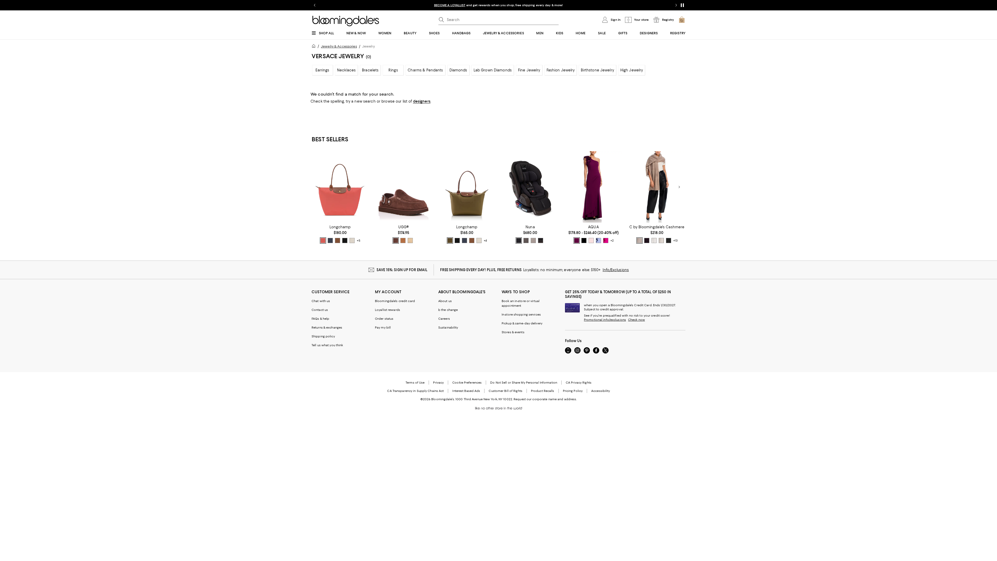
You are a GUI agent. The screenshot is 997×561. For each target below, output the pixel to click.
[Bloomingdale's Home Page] (346, 21)
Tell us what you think (327, 345)
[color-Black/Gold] (344, 240)
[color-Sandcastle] (410, 240)
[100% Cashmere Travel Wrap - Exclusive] (656, 187)
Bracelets (370, 70)
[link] (340, 234)
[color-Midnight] (540, 240)
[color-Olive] (450, 240)
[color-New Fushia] (605, 240)
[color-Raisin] (576, 240)
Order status (384, 318)
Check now (636, 320)
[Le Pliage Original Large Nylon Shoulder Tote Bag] (340, 187)
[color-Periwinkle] (598, 240)
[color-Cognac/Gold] (337, 240)
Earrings (322, 70)
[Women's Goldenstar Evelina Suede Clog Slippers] (403, 187)
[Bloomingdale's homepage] (315, 47)
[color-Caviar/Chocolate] (518, 240)
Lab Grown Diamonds (493, 70)
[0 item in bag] (681, 20)
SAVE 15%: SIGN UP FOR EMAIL (402, 270)
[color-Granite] (526, 240)
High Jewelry (631, 70)
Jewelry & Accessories (339, 46)
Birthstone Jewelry (597, 70)
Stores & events (513, 332)
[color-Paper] (352, 240)
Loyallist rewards (387, 310)
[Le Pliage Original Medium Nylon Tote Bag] (466, 187)
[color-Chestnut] (403, 240)
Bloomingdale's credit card (395, 301)
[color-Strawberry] (323, 240)
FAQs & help (320, 318)
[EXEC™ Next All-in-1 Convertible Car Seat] (530, 187)
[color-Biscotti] (533, 240)
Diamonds (458, 70)
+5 (358, 240)
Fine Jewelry (529, 70)
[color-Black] (668, 240)
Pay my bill (383, 327)
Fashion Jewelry (561, 70)
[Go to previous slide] (315, 5)
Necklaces (346, 70)
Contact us (320, 310)
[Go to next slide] (676, 5)
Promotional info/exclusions (605, 320)
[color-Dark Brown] (646, 240)
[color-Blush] (591, 240)
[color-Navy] (584, 240)
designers (421, 101)
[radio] (323, 240)
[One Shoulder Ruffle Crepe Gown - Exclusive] (593, 187)
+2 (612, 240)
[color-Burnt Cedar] (395, 240)
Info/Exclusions (616, 270)
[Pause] (682, 5)
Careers (444, 318)
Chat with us (321, 301)
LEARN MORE (589, 5)
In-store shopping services (521, 314)
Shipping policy (323, 336)
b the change (448, 310)
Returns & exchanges (327, 327)
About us (445, 301)
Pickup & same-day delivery (522, 323)
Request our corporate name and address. (545, 399)
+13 (675, 240)
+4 (485, 240)
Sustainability (448, 327)
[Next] (679, 187)
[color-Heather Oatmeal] (661, 240)
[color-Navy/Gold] (330, 240)
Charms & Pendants (425, 70)
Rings (393, 70)
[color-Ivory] (654, 240)
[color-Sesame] (639, 240)
